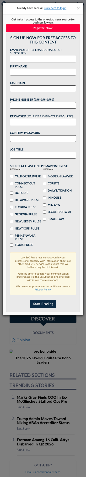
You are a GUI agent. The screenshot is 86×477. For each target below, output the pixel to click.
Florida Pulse (25, 207)
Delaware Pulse (27, 200)
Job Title (16, 149)
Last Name (18, 83)
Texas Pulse (24, 244)
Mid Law (54, 204)
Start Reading (43, 304)
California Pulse (28, 176)
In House (54, 197)
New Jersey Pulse (28, 221)
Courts (53, 183)
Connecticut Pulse (25, 185)
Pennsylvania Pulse (25, 237)
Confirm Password (25, 132)
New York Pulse (27, 228)
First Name (18, 66)
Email (36, 51)
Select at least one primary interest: (39, 166)
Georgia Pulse (26, 214)
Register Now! (43, 28)
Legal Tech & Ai (59, 211)
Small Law (56, 219)
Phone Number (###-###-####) (32, 99)
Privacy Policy (42, 289)
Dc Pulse (21, 193)
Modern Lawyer (60, 176)
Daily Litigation (60, 190)
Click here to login (55, 8)
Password (41, 116)
